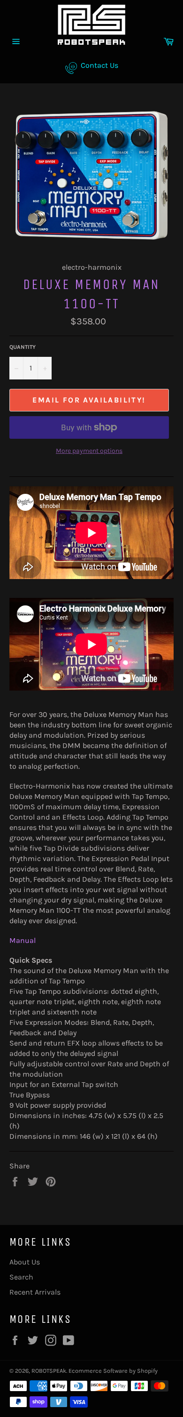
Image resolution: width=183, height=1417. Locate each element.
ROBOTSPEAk (48, 1370)
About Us (24, 1261)
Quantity (22, 347)
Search (21, 1276)
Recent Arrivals (35, 1292)
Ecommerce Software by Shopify (113, 1370)
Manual (22, 940)
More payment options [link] (89, 451)
